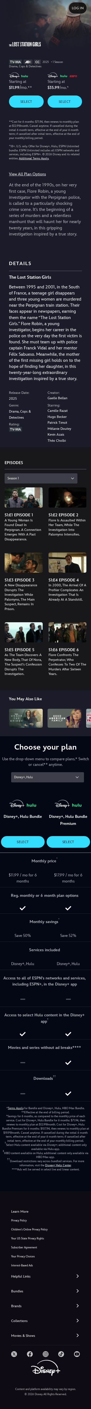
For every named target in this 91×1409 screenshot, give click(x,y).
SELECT (26, 102)
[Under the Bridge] (26, 718)
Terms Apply (16, 1108)
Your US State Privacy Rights (27, 1238)
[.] (14, 1354)
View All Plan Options (27, 174)
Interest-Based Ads (22, 1265)
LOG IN (78, 8)
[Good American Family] (64, 718)
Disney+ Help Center (58, 1165)
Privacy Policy (19, 1220)
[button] (45, 1276)
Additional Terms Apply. (34, 158)
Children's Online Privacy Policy (29, 1229)
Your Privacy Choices (23, 1256)
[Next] (82, 717)
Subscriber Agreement (24, 1247)
